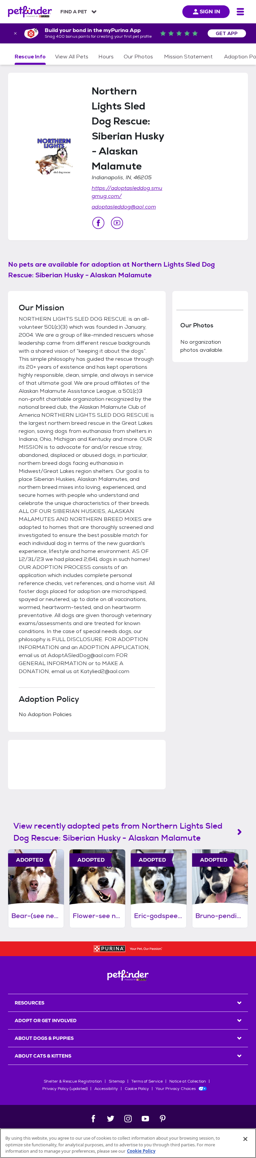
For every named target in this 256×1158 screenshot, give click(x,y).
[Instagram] (128, 1118)
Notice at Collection (187, 1081)
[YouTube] (145, 1118)
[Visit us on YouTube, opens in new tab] (117, 223)
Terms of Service (147, 1081)
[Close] (245, 1139)
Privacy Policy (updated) (65, 1088)
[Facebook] (93, 1118)
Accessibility (106, 1088)
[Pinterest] (162, 1118)
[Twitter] (110, 1118)
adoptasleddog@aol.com (124, 206)
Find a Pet (73, 12)
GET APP (227, 33)
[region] (128, 1143)
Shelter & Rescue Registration (73, 1081)
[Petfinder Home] (30, 11)
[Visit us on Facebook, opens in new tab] (98, 223)
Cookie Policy (137, 1088)
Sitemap (117, 1081)
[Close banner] (15, 33)
